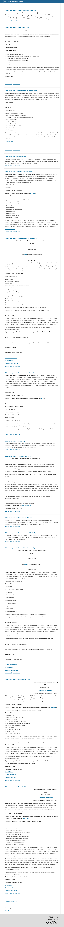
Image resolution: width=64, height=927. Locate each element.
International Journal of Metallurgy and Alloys (17, 679)
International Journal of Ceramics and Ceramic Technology (21, 533)
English (7, 910)
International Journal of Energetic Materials (17, 787)
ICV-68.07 (32, 193)
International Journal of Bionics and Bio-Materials (18, 517)
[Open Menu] (5, 1)
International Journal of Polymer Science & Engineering (20, 548)
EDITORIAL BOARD (10, 229)
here (25, 254)
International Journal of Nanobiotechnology (17, 27)
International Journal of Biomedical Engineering (18, 456)
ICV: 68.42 (53, 707)
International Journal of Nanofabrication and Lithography (20, 10)
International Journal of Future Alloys (15, 441)
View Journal (8, 21)
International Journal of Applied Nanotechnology (18, 171)
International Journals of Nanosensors (15, 156)
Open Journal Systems (11, 901)
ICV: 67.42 (26, 818)
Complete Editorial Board (45, 690)
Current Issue (16, 21)
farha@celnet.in (26, 505)
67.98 (42, 398)
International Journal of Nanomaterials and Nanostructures (21, 90)
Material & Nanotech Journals (15, 1)
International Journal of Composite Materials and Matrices (21, 238)
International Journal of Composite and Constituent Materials (21, 373)
